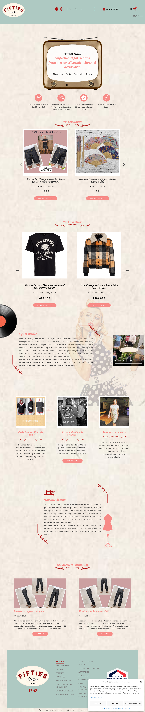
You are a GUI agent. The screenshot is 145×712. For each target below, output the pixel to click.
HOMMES (60, 677)
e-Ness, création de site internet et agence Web (80, 710)
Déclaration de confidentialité (122, 708)
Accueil (60, 662)
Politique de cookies (106, 708)
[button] (141, 682)
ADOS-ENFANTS (63, 680)
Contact (83, 679)
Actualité (84, 672)
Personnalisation (88, 668)
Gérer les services (96, 698)
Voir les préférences (133, 703)
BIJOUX (59, 669)
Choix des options (45, 198)
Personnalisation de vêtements (72, 433)
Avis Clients (85, 676)
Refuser (115, 703)
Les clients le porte (85, 663)
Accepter (98, 703)
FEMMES (60, 673)
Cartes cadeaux (65, 691)
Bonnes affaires (65, 694)
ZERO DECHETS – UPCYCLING (64, 685)
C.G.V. (81, 683)
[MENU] (141, 16)
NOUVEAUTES (62, 665)
